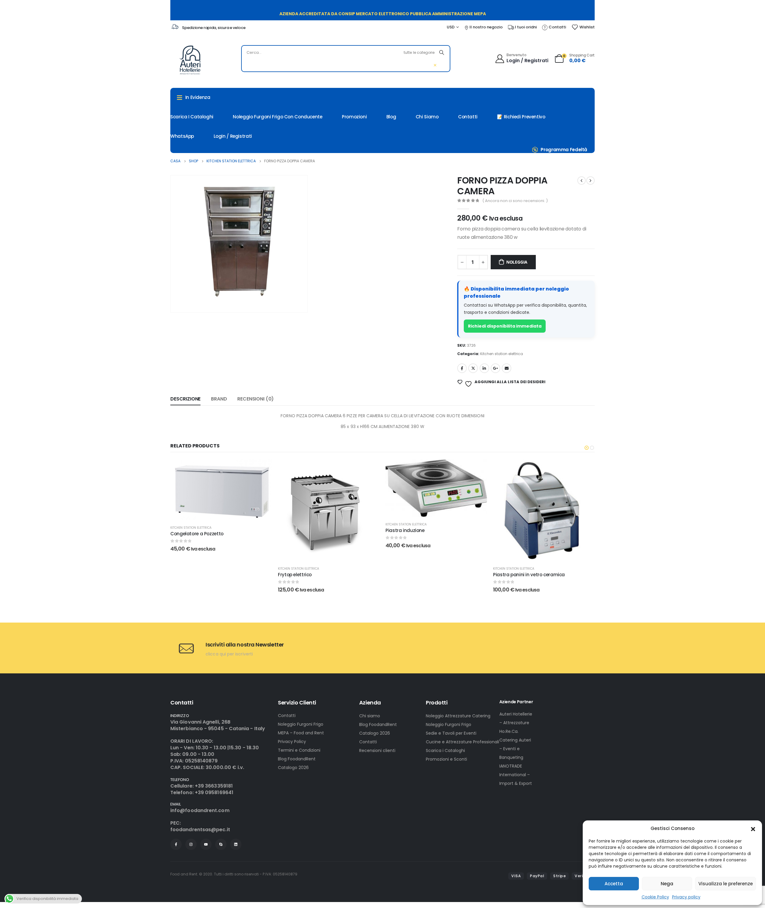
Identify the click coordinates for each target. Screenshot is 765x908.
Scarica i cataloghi (191, 117)
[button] (753, 828)
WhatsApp (182, 136)
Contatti (468, 117)
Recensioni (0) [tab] (255, 398)
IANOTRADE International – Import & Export (515, 774)
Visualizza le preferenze (725, 884)
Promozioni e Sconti (446, 759)
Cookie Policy (655, 897)
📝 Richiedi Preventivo (521, 117)
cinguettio (473, 368)
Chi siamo (369, 716)
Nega (667, 884)
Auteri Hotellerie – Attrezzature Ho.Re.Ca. (515, 722)
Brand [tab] (219, 398)
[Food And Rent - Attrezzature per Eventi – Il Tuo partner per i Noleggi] (189, 60)
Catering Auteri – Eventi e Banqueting (515, 748)
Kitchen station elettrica (501, 353)
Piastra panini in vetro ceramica (421, 574)
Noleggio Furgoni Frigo (300, 724)
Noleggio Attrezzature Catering (458, 716)
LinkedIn (484, 368)
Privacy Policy (292, 742)
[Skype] (221, 844)
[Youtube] (206, 844)
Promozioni (354, 117)
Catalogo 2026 (293, 768)
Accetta (614, 884)
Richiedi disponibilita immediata (504, 326)
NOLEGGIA (516, 262)
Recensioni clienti (377, 750)
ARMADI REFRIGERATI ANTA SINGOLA (531, 574)
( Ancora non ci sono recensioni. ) (515, 201)
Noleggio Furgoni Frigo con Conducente (277, 117)
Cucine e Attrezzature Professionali (462, 742)
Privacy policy (686, 897)
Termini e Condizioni (299, 750)
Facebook (462, 368)
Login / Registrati (233, 136)
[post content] (221, 510)
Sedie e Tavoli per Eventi (451, 733)
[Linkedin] (235, 844)
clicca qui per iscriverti (229, 654)
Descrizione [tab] (185, 398)
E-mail (506, 368)
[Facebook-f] (176, 844)
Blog (391, 117)
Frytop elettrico (187, 574)
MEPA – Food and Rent (301, 733)
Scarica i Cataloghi (445, 750)
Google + (495, 368)
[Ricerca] (442, 52)
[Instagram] (191, 844)
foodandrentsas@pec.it (200, 829)
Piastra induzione (297, 530)
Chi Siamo (427, 117)
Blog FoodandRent (297, 759)
